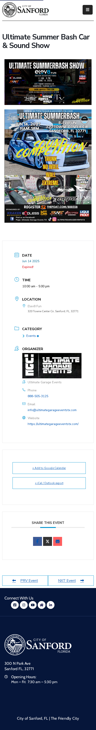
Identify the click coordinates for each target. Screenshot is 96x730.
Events (31, 336)
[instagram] (24, 605)
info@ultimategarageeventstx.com (52, 410)
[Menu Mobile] (88, 10)
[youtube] (33, 605)
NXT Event (67, 580)
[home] (42, 605)
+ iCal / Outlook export (49, 483)
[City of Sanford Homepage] (37, 644)
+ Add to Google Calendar (49, 468)
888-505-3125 (38, 396)
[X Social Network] (47, 541)
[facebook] (37, 541)
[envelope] (57, 541)
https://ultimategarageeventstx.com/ (53, 424)
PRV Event (29, 580)
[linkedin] (50, 605)
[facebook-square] (15, 605)
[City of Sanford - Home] (25, 9)
